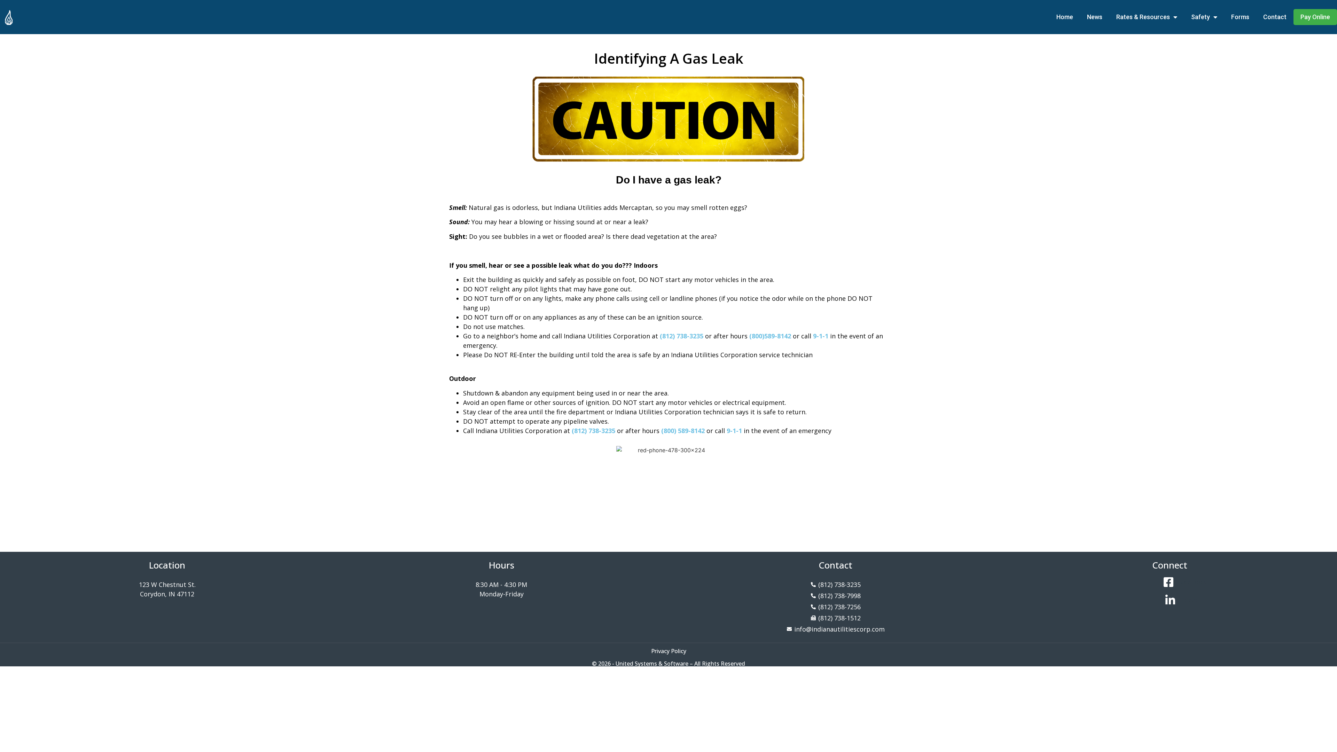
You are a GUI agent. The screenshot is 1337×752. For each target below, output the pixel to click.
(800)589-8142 (770, 336)
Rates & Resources (1143, 17)
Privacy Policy (668, 651)
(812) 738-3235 (681, 336)
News (1094, 17)
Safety (1200, 17)
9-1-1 (820, 336)
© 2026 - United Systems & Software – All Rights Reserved (668, 663)
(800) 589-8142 (683, 430)
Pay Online (1315, 17)
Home (1064, 17)
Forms (1240, 17)
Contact (1275, 17)
